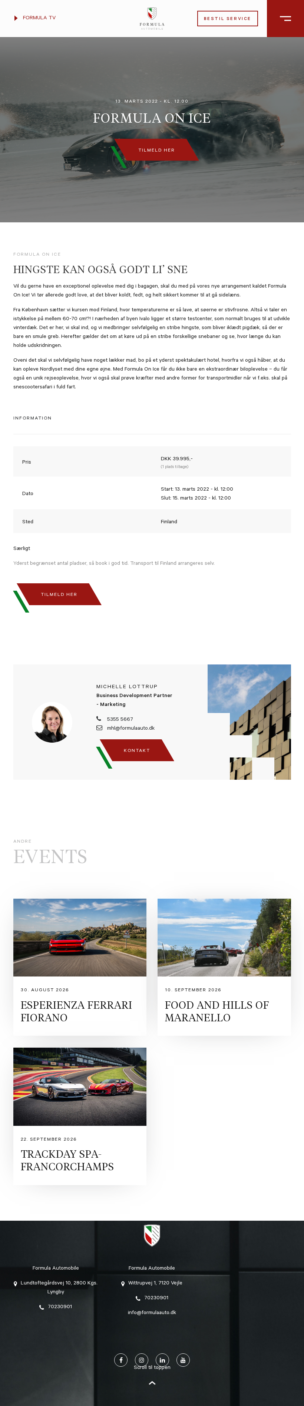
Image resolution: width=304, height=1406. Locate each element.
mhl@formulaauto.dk (130, 729)
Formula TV (39, 18)
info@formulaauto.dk (152, 1313)
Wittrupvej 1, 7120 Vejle (155, 1284)
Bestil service (227, 19)
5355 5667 (119, 720)
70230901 (60, 1307)
